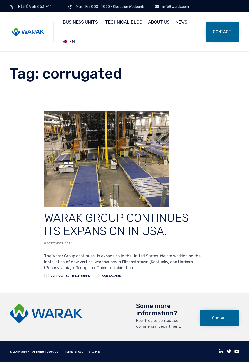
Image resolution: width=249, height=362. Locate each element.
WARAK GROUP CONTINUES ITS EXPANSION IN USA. (116, 224)
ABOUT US (158, 22)
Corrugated (60, 275)
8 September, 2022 (58, 243)
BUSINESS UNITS (80, 22)
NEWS (181, 22)
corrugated (111, 275)
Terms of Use (74, 351)
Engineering (81, 275)
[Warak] (28, 32)
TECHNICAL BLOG (123, 22)
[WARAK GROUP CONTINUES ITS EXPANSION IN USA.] (106, 159)
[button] (222, 32)
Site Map (95, 351)
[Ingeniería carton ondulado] (46, 321)
